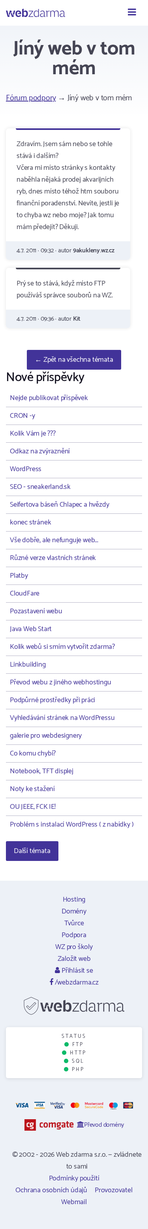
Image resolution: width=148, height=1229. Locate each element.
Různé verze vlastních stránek (53, 558)
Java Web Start (31, 629)
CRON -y (22, 416)
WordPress (25, 469)
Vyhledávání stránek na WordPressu (62, 718)
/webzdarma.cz (76, 982)
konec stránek (30, 522)
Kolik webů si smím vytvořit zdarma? (62, 647)
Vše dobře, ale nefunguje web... (54, 540)
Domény (74, 911)
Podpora (74, 935)
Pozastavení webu (36, 611)
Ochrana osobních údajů (51, 1190)
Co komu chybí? (33, 753)
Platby (19, 576)
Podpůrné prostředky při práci (52, 700)
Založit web (74, 959)
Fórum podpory (31, 98)
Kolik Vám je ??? (33, 434)
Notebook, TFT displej (41, 771)
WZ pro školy (74, 947)
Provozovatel (114, 1190)
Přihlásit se (76, 971)
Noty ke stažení (32, 789)
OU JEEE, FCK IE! (33, 807)
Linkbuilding (28, 665)
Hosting (74, 900)
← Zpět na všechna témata (74, 360)
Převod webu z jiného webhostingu (60, 682)
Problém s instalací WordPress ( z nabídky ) (71, 825)
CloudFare (24, 593)
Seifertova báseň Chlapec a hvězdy (59, 505)
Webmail (74, 1202)
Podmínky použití (74, 1178)
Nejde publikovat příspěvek (49, 398)
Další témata (32, 851)
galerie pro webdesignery (46, 736)
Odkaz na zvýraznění (40, 451)
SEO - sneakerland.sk (40, 487)
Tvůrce (74, 923)
